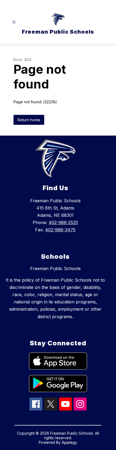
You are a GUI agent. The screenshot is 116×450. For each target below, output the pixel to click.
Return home (29, 120)
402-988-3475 (60, 229)
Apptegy (69, 442)
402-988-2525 (63, 222)
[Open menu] (14, 22)
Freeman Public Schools (55, 268)
